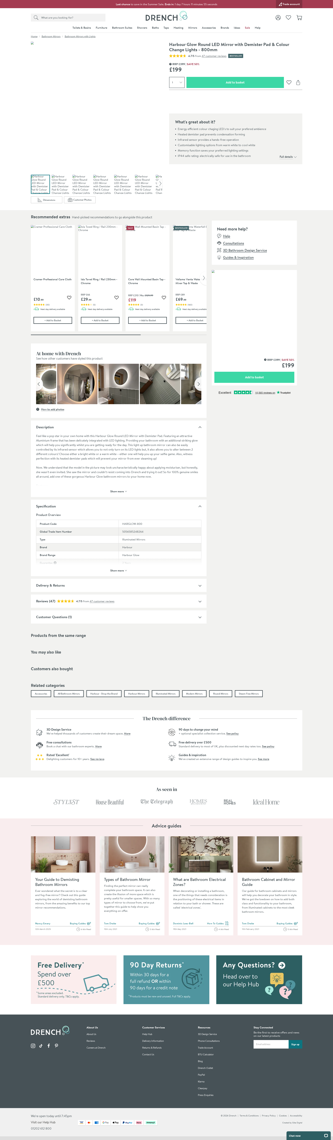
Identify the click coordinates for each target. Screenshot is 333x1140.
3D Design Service (207, 1034)
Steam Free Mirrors (249, 693)
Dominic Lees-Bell (183, 923)
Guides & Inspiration (238, 257)
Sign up (295, 1044)
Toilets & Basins (81, 28)
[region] (119, 280)
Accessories (209, 28)
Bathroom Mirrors (51, 36)
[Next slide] (159, 183)
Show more (117, 491)
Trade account (291, 4)
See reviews (97, 759)
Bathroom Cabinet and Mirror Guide (268, 881)
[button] (39, 384)
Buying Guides (80, 924)
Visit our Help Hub (43, 1122)
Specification (46, 506)
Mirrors (192, 28)
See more (263, 759)
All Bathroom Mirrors (69, 693)
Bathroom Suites (122, 28)
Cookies (283, 1115)
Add (58, 320)
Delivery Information (153, 1041)
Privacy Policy (269, 1115)
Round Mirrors (220, 693)
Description (45, 427)
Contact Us (148, 1054)
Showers (142, 28)
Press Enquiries (206, 1095)
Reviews (42, 601)
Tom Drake (110, 923)
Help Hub (147, 1034)
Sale (247, 28)
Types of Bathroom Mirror (127, 879)
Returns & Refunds (152, 1047)
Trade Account (205, 1047)
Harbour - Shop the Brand (104, 693)
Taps (166, 28)
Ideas (237, 28)
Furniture (101, 28)
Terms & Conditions (249, 1115)
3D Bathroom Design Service (245, 250)
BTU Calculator (206, 1054)
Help (258, 28)
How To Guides (218, 924)
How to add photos (52, 409)
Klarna (201, 1081)
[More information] (55, 563)
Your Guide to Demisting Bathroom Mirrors (57, 881)
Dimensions (52, 200)
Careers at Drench (96, 1047)
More (127, 733)
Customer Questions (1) (54, 617)
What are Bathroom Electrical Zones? (199, 881)
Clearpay (202, 1088)
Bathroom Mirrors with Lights (80, 36)
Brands (225, 28)
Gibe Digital (297, 1122)
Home (34, 36)
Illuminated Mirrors (166, 693)
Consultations (233, 243)
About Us (91, 1034)
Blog (200, 1061)
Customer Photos (84, 200)
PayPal (201, 1074)
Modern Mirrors (194, 693)
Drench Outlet (205, 1068)
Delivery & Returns (50, 585)
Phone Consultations (209, 1041)
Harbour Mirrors (136, 693)
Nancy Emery (42, 923)
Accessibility (296, 1115)
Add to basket (247, 82)
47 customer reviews (214, 56)
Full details (286, 157)
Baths (155, 28)
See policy (232, 733)
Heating (178, 28)
